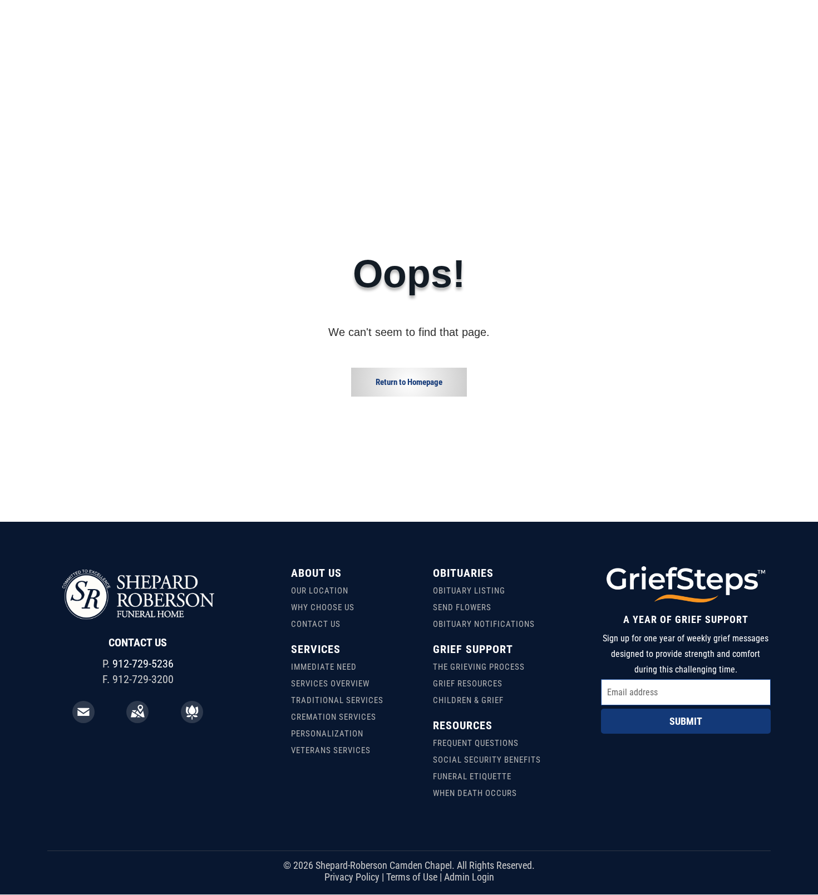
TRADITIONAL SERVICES (337, 700)
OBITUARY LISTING (469, 591)
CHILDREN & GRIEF (468, 700)
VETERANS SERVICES (331, 750)
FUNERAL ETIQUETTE (472, 777)
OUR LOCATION (319, 591)
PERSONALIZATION (327, 734)
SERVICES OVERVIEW (330, 684)
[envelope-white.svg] (83, 719)
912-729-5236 (143, 663)
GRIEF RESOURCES (467, 684)
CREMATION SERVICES (333, 717)
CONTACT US (316, 624)
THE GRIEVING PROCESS (479, 667)
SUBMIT (685, 721)
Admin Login (469, 877)
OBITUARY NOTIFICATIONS (484, 624)
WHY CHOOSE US (322, 607)
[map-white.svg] (137, 719)
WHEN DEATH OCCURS (475, 793)
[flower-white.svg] (192, 719)
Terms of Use (411, 877)
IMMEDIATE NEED (324, 667)
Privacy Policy (352, 877)
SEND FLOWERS (462, 607)
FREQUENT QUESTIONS (476, 743)
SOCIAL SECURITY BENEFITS (487, 760)
